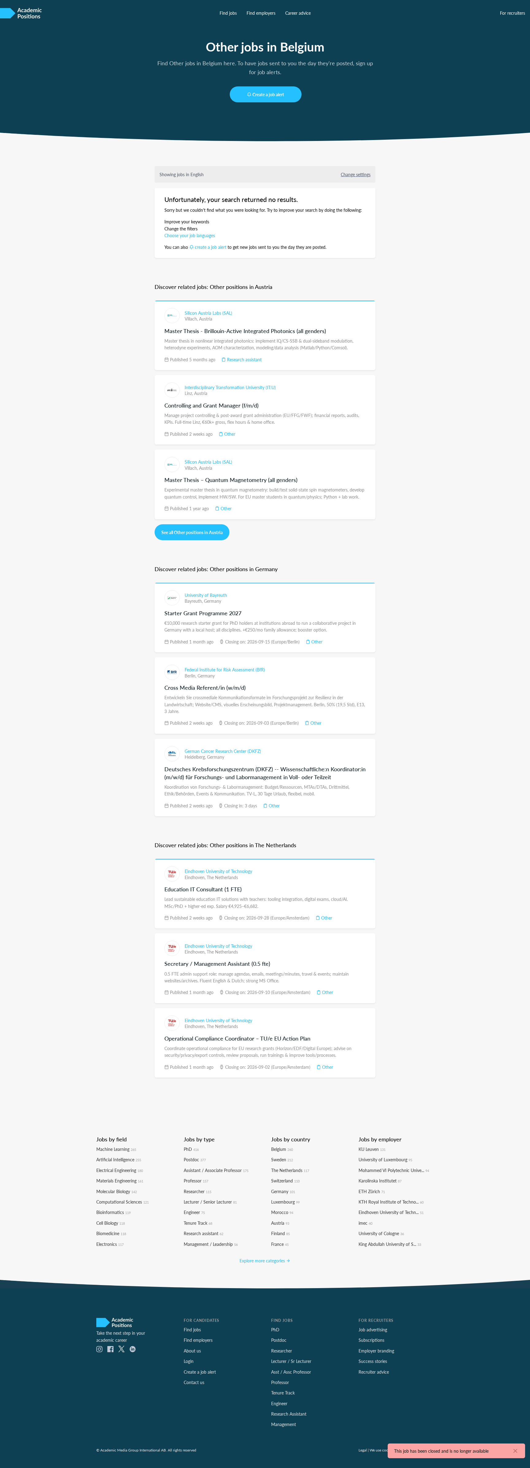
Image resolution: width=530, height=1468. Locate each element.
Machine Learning (116, 1149)
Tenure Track (198, 1223)
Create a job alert (268, 94)
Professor (196, 1181)
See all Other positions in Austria (192, 532)
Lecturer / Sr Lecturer (291, 1361)
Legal (363, 1450)
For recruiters (512, 13)
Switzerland (285, 1181)
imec (365, 1223)
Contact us (194, 1382)
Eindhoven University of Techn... (391, 1212)
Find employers (261, 13)
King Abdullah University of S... (390, 1244)
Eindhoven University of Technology (218, 871)
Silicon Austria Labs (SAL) (208, 313)
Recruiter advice (374, 1372)
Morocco (282, 1212)
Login (189, 1361)
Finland (280, 1233)
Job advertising (373, 1329)
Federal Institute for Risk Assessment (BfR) (225, 669)
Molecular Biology (116, 1191)
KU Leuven (372, 1149)
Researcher (197, 1191)
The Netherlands (222, 877)
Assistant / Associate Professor (216, 1170)
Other (229, 434)
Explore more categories (263, 1260)
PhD (191, 1149)
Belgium (282, 1149)
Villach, (192, 319)
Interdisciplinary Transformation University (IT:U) (230, 387)
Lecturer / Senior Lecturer (210, 1202)
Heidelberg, (196, 757)
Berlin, (191, 676)
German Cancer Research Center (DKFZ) (223, 751)
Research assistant (244, 359)
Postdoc (195, 1159)
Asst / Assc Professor (291, 1372)
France (280, 1244)
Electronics (110, 1244)
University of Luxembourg (385, 1159)
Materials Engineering (119, 1181)
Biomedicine (111, 1233)
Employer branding (376, 1351)
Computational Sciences (122, 1202)
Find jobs (228, 13)
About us (192, 1351)
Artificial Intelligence (118, 1159)
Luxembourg (285, 1202)
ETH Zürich (372, 1191)
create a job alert (210, 247)
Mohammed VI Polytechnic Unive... (394, 1170)
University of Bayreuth (206, 595)
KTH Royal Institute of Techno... (391, 1202)
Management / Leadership (211, 1244)
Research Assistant (288, 1414)
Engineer (194, 1212)
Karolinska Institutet (380, 1181)
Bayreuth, (194, 601)
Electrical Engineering (119, 1170)
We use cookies (382, 1450)
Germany (212, 601)
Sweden (282, 1159)
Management (283, 1424)
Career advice (298, 13)
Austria (205, 319)
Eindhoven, (196, 877)
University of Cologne (381, 1233)
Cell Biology (110, 1223)
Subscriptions (371, 1340)
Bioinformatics (113, 1212)
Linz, (189, 393)
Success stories (373, 1361)
